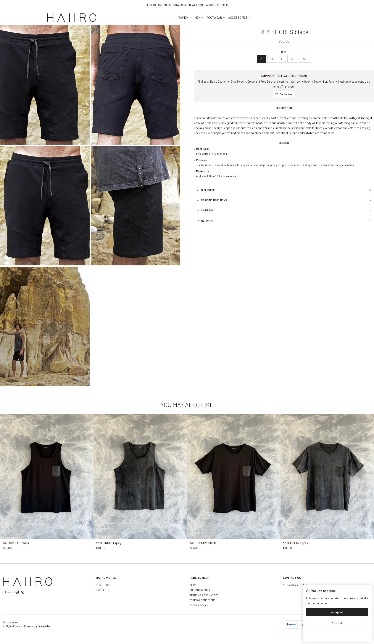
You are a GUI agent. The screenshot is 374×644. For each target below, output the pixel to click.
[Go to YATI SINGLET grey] (140, 476)
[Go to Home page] (72, 17)
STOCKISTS (103, 589)
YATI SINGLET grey (108, 543)
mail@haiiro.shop (297, 584)
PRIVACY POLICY (198, 605)
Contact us (286, 94)
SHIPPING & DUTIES (200, 589)
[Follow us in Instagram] (17, 592)
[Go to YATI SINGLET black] (47, 476)
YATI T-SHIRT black (202, 543)
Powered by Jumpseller (37, 626)
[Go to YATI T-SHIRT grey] (327, 476)
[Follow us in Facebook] (23, 592)
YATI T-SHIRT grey (295, 543)
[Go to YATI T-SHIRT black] (233, 476)
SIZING (193, 584)
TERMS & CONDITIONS (202, 600)
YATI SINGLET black (15, 543)
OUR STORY (103, 584)
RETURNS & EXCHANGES (204, 595)
